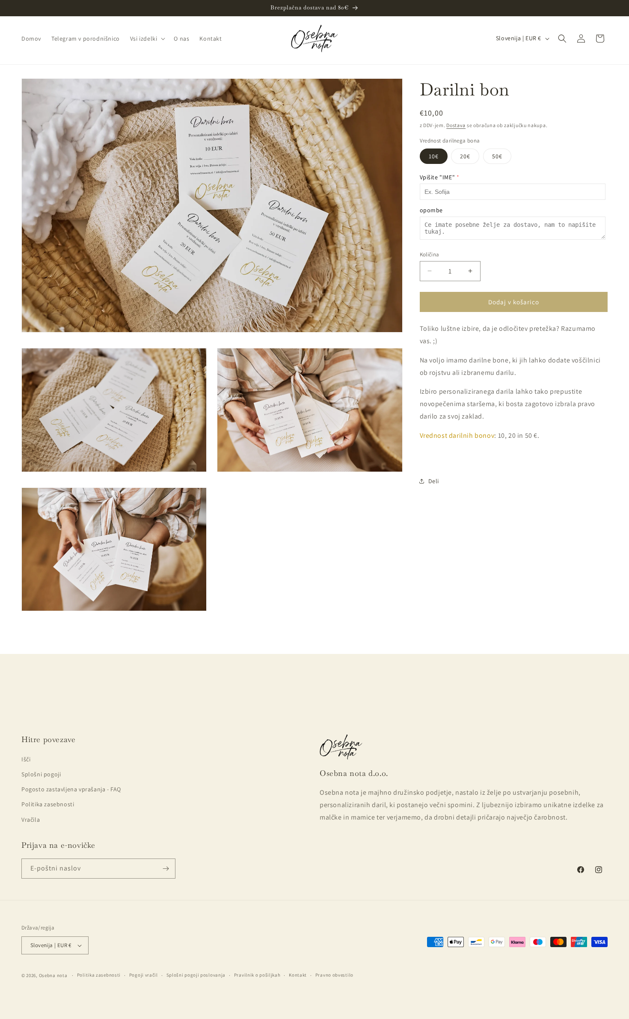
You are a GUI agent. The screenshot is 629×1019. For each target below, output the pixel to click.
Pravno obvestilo (334, 975)
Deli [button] (433, 480)
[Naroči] (165, 869)
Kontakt (298, 975)
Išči (25, 759)
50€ (497, 156)
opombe (431, 210)
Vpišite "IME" (437, 177)
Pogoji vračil (143, 975)
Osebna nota (53, 975)
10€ (434, 156)
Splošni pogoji (41, 774)
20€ (465, 156)
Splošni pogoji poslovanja (196, 975)
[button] (147, 39)
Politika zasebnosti (47, 804)
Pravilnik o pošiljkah (257, 975)
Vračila (30, 819)
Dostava (456, 125)
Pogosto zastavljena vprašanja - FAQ (71, 789)
